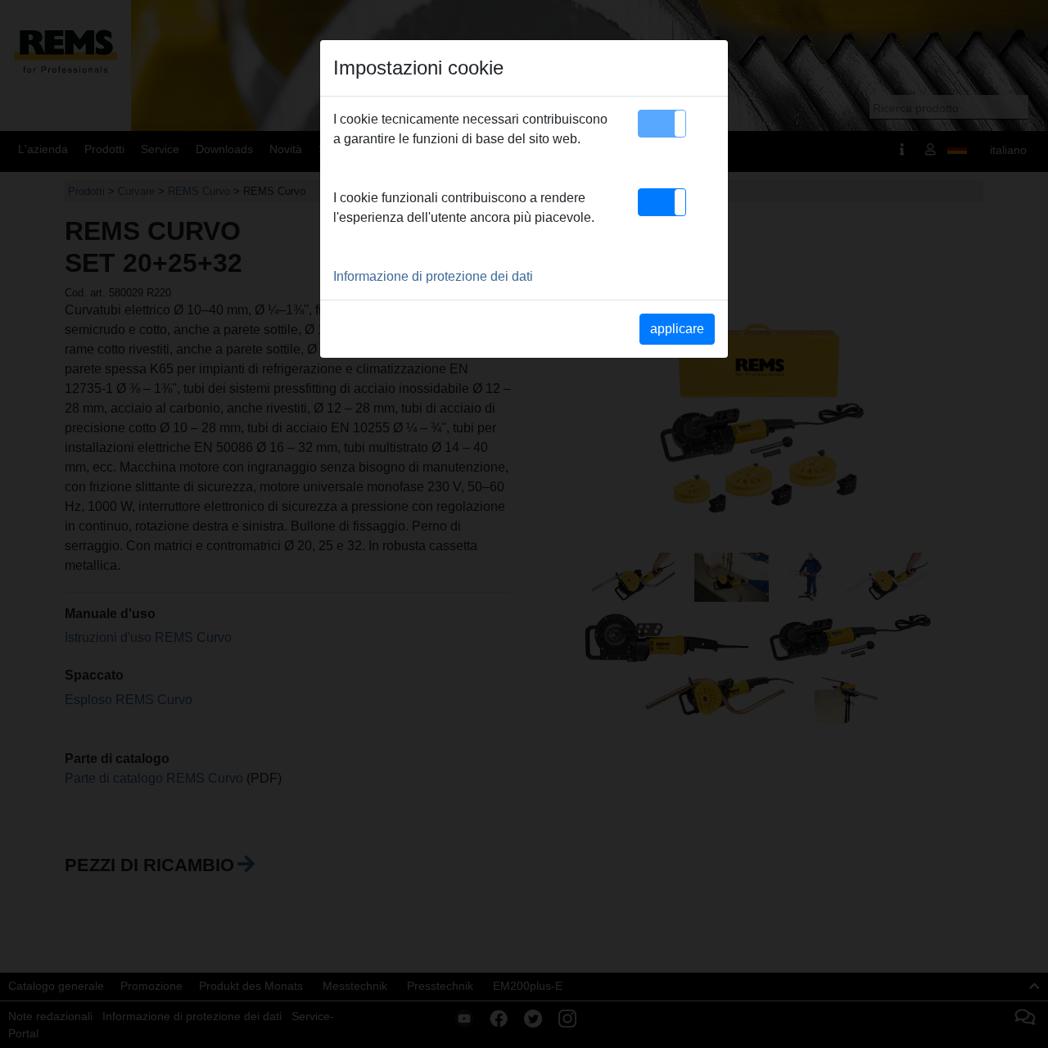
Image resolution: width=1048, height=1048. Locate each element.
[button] (662, 124)
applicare (677, 329)
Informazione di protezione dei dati (433, 276)
